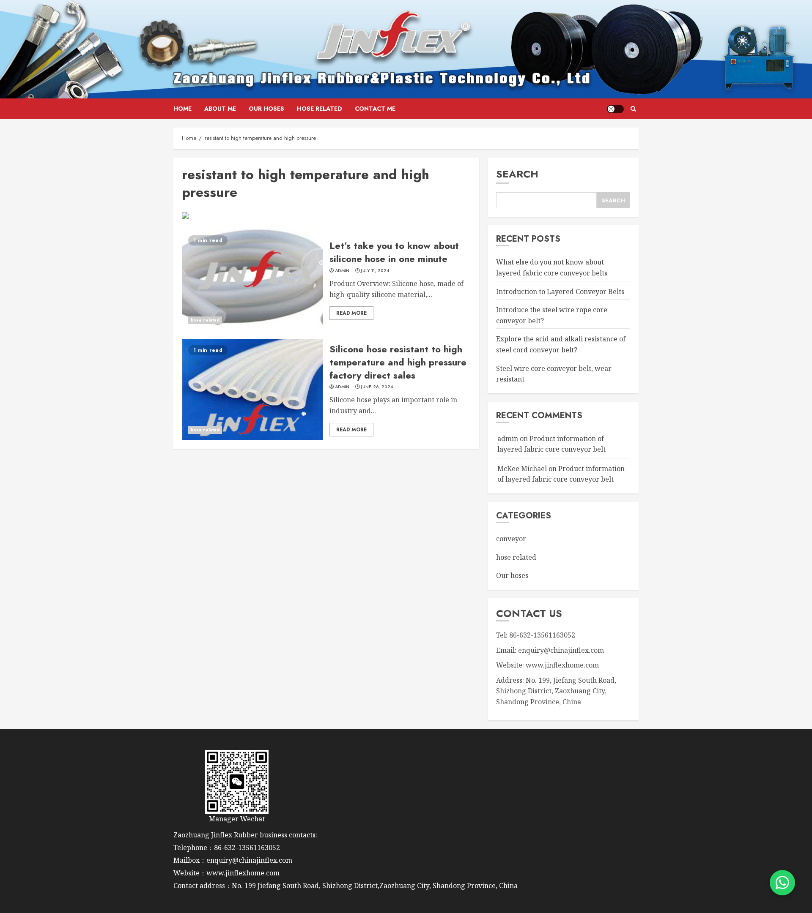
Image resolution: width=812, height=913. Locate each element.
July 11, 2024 (375, 271)
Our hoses (266, 108)
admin (342, 271)
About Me (220, 108)
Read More (351, 313)
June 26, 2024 (377, 387)
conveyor (511, 538)
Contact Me (375, 108)
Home (182, 108)
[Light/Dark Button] (615, 109)
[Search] (633, 109)
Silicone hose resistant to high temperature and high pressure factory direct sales (397, 362)
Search (517, 173)
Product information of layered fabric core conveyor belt (561, 474)
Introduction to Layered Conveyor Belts (560, 291)
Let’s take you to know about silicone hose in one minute (394, 252)
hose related (319, 108)
